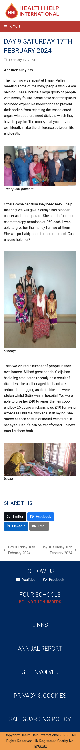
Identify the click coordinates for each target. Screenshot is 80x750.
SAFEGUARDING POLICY (40, 719)
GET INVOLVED (40, 672)
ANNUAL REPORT (40, 648)
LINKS (40, 624)
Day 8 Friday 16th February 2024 (19, 550)
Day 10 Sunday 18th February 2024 (56, 550)
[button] (12, 27)
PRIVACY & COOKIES (40, 695)
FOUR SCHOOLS (40, 594)
